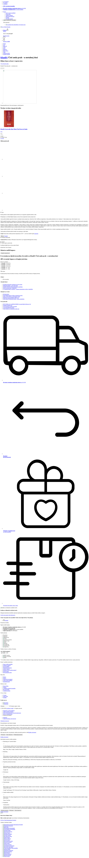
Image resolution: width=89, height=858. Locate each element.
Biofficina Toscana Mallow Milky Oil (11, 297)
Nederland (11, 850)
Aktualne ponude (6, 690)
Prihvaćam (3, 734)
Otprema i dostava (7, 665)
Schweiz (9, 842)
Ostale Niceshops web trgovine (9, 718)
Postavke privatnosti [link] (7, 715)
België (8, 852)
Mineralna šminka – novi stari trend (10, 285)
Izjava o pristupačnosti (7, 714)
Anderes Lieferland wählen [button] (6, 822)
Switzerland (11, 845)
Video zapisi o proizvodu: (7, 243)
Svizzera (9, 844)
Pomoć (4, 11)
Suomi (8, 839)
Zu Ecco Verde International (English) (8, 820)
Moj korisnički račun (7, 672)
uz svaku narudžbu (13, 9)
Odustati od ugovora (5, 720)
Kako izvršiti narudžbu (8, 664)
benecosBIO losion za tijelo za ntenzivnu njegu (12, 295)
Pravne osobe (6, 671)
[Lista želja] (4, 38)
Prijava (4, 31)
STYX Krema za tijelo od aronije (10, 306)
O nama (4, 695)
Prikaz (2, 277)
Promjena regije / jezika (15, 706)
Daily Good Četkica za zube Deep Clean (11, 296)
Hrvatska (10, 836)
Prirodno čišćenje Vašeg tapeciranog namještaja (13, 286)
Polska (8, 837)
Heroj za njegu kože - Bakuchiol (9, 288)
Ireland (8, 849)
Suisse (8, 843)
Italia (7, 827)
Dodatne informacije (6, 237)
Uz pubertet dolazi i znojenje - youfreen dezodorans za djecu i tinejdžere (18, 289)
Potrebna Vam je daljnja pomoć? (9, 670)
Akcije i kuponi (6, 669)
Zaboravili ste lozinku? (8, 679)
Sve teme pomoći (9, 18)
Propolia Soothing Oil (7, 305)
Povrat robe (8, 14)
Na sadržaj (5, 2)
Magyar (9, 838)
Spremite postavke (4, 810)
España (8, 830)
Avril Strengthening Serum (8, 307)
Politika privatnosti (4, 737)
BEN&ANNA (6, 294)
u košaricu (5, 4)
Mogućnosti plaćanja (10, 16)
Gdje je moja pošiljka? (7, 680)
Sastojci (4, 687)
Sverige (9, 835)
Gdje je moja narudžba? (11, 13)
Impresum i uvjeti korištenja (9, 710)
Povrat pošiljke (6, 666)
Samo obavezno (9, 734)
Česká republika (14, 848)
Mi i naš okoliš (6, 689)
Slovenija (10, 831)
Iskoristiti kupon (6, 681)
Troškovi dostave (9, 15)
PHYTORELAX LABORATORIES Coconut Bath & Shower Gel (17, 304)
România (10, 834)
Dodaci (3, 241)
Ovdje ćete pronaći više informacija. (8, 615)
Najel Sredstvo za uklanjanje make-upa (11, 308)
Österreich (11, 825)
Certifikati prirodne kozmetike (9, 688)
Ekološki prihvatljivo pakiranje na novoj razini (12, 284)
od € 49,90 (14, 8)
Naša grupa (5, 696)
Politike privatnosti (32, 732)
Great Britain (12, 829)
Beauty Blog (5, 686)
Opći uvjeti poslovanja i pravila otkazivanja (12, 713)
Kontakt (7, 17)
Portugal (9, 854)
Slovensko (11, 846)
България (11, 841)
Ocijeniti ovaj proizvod (5, 253)
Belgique (10, 851)
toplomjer (36, 233)
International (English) (18, 824)
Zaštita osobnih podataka (8, 711)
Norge (8, 856)
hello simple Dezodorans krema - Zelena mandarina (13, 299)
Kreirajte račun (6, 35)
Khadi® (4, 57)
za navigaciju (6, 1)
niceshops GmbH (9, 708)
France (8, 832)
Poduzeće (5, 717)
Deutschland (12, 828)
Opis (3, 212)
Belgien (9, 855)
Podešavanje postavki (18, 734)
